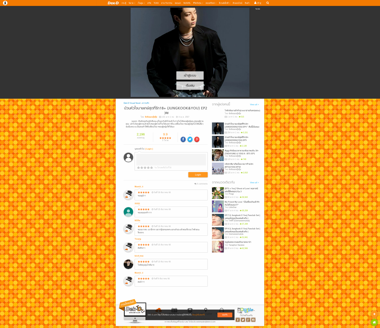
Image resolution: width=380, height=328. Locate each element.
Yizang (138, 239)
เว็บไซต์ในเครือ (246, 315)
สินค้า (247, 2)
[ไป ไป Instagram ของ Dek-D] (253, 319)
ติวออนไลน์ (237, 2)
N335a (137, 220)
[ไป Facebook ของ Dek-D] (237, 319)
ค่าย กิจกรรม (166, 2)
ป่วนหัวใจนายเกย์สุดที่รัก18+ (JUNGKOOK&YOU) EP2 (165, 108)
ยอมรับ (225, 315)
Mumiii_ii (139, 186)
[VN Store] (374, 322)
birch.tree (139, 256)
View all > (254, 104)
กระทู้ (124, 2)
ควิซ (149, 2)
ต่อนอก (178, 2)
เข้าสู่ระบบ (258, 5)
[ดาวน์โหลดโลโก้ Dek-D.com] (133, 311)
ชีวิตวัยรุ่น (197, 2)
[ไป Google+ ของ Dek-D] (248, 319)
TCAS (156, 2)
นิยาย (131, 2)
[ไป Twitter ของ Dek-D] (243, 319)
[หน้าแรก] (113, 3)
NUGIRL (187, 2)
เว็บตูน (141, 2)
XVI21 (137, 203)
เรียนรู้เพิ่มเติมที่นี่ (198, 315)
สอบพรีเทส (210, 2)
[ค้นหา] (268, 3)
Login (198, 174)
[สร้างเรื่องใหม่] (374, 314)
